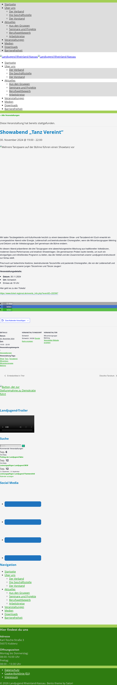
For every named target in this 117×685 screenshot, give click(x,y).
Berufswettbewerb (20, 600)
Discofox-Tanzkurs (107, 375)
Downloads (11, 614)
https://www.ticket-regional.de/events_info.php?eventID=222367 (29, 293)
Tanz (6, 358)
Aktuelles (10, 589)
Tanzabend (13, 358)
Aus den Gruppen (19, 593)
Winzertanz (4, 361)
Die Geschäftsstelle (20, 582)
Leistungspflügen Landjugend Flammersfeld (17, 474)
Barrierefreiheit (14, 617)
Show (2, 358)
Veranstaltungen (6, 353)
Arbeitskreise (17, 603)
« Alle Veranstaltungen (10, 115)
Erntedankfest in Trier (15, 375)
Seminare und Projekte (22, 596)
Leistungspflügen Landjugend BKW (14, 465)
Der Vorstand (17, 585)
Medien (9, 610)
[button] (8, 303)
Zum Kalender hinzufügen (15, 320)
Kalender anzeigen (7, 476)
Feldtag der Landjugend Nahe (11, 457)
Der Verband (16, 578)
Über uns (10, 575)
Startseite (10, 571)
